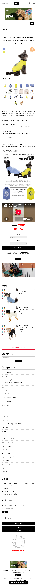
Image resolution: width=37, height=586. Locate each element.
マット (5, 413)
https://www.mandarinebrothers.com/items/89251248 (16, 127)
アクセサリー (6, 420)
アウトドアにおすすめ (9, 457)
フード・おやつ (7, 464)
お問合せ (5, 488)
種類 (18, 234)
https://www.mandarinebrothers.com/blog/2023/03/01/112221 (18, 146)
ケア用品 (5, 427)
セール (5, 468)
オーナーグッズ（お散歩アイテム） (12, 424)
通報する (18, 256)
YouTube (18, 530)
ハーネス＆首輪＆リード (9, 402)
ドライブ (5, 416)
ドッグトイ (6, 405)
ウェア (5, 391)
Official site (18, 523)
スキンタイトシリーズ (11, 397)
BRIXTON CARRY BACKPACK (13, 383)
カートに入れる (18, 247)
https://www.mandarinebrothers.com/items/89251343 (16, 133)
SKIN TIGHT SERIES (9, 435)
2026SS (5, 376)
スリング (5, 387)
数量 (18, 241)
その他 (5, 471)
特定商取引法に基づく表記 (10, 494)
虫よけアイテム (7, 449)
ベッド (5, 409)
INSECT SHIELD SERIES (10, 438)
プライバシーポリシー (9, 491)
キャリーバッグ (7, 380)
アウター (7, 394)
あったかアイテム (8, 442)
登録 (5, 512)
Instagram (18, 527)
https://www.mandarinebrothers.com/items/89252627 (16, 140)
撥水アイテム (6, 453)
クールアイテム (7, 446)
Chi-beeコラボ (7, 431)
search (16, 3)
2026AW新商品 (7, 372)
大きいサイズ (6, 460)
